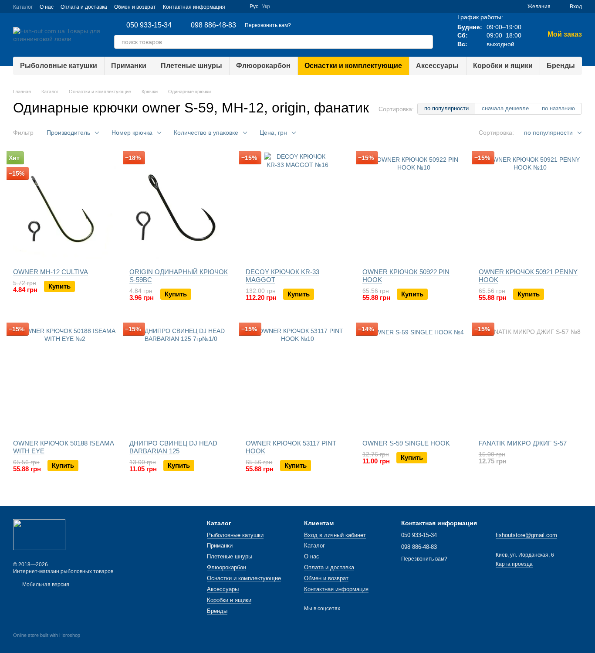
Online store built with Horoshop (46, 635)
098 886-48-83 (213, 25)
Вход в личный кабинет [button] (335, 535)
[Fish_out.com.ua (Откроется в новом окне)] (237, 6)
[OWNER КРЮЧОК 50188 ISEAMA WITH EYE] (64, 378)
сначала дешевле (505, 108)
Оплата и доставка (84, 7)
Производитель (68, 132)
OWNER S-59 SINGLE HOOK (406, 443)
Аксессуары (437, 65)
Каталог (23, 7)
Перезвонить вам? (268, 25)
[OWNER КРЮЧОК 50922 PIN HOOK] (414, 207)
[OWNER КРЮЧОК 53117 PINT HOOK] (297, 378)
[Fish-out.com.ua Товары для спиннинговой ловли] (39, 534)
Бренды (561, 65)
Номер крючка (132, 132)
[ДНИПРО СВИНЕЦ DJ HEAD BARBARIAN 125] (181, 378)
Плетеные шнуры (191, 65)
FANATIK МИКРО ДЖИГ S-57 (523, 443)
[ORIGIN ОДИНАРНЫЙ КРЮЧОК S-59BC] (181, 207)
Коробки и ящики (503, 65)
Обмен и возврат (135, 7)
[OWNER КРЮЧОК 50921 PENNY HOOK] (530, 207)
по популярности (446, 108)
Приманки (128, 65)
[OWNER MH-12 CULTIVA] (64, 207)
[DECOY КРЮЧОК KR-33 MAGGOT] (297, 207)
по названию (558, 108)
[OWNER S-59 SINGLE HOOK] (414, 378)
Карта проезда (514, 564)
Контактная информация (194, 7)
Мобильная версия (45, 585)
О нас (47, 7)
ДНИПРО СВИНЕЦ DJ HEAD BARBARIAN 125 (173, 447)
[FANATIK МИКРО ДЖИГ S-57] (530, 378)
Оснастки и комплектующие (353, 65)
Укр (266, 6)
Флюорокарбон (263, 65)
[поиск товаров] (426, 42)
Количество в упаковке (206, 132)
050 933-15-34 (149, 25)
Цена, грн (273, 132)
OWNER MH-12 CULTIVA (50, 271)
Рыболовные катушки (58, 65)
